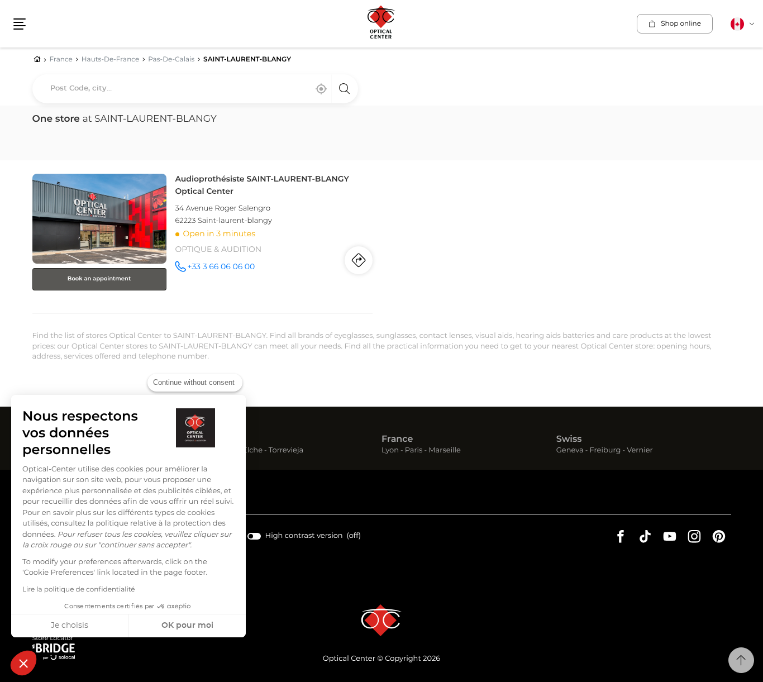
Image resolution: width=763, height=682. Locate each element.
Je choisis (69, 625)
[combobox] (195, 88)
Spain (219, 439)
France (397, 439)
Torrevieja (286, 451)
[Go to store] (202, 241)
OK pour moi (187, 625)
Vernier (640, 451)
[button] (23, 663)
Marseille (444, 451)
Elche (252, 451)
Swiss (569, 439)
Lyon (390, 451)
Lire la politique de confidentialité (78, 589)
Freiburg (605, 451)
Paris (414, 451)
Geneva (570, 451)
